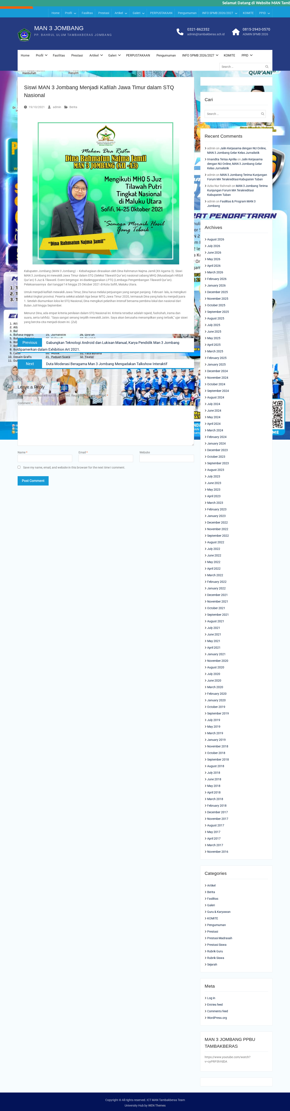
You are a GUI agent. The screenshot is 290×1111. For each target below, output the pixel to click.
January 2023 (216, 516)
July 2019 (213, 720)
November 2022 (217, 529)
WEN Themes (157, 1105)
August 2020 (215, 667)
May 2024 (213, 417)
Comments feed (217, 1011)
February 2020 (217, 693)
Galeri (136, 13)
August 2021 (215, 621)
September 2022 (218, 535)
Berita (73, 107)
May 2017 (213, 832)
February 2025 (217, 358)
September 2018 (218, 759)
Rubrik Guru (215, 951)
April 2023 (214, 496)
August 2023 (215, 470)
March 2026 (215, 272)
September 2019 (218, 713)
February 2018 (217, 805)
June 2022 (214, 555)
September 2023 (218, 463)
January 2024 (216, 443)
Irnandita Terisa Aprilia (222, 159)
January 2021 (216, 654)
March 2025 (215, 351)
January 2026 (216, 285)
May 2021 (213, 641)
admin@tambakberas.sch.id (206, 34)
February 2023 (217, 509)
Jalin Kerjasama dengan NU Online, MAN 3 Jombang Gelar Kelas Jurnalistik (235, 164)
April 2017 (214, 838)
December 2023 (217, 450)
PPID (262, 13)
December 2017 (217, 812)
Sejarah (212, 964)
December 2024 (217, 371)
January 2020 (216, 700)
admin (57, 107)
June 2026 (214, 252)
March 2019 (215, 733)
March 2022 (215, 575)
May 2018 (213, 786)
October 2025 (216, 305)
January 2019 (216, 739)
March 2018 (215, 799)
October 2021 (216, 608)
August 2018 (215, 766)
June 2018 (214, 779)
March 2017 (215, 845)
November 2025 (217, 298)
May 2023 (213, 489)
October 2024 (216, 384)
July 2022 (213, 549)
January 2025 (216, 364)
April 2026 (214, 265)
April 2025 (214, 344)
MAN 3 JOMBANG (59, 28)
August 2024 (215, 397)
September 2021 (218, 614)
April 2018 (214, 792)
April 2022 (214, 568)
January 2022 (216, 588)
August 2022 (215, 542)
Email (83, 452)
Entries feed (215, 1004)
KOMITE (248, 13)
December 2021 (217, 595)
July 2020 (213, 674)
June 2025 (214, 331)
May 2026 (213, 259)
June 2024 (214, 410)
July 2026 (213, 246)
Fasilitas (87, 13)
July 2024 (213, 404)
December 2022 (217, 522)
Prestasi (103, 13)
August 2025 (215, 318)
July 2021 (213, 628)
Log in (211, 998)
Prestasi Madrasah (219, 938)
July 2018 (213, 772)
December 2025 (217, 292)
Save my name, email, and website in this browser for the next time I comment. (74, 467)
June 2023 (214, 483)
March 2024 (215, 430)
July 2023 (213, 476)
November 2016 (217, 851)
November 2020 (217, 660)
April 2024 (214, 423)
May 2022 (213, 562)
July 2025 (213, 325)
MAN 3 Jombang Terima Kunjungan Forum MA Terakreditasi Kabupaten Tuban (237, 190)
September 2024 (218, 390)
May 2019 (213, 726)
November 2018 (217, 746)
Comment (25, 403)
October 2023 (216, 456)
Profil (68, 13)
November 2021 (217, 601)
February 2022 (217, 581)
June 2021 (214, 634)
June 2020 (214, 680)
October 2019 (216, 707)
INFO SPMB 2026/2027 (217, 13)
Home (55, 13)
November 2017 (217, 818)
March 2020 (215, 687)
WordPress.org (217, 1017)
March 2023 (215, 502)
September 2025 (218, 311)
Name (22, 452)
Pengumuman (187, 13)
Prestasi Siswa (217, 944)
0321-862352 (198, 29)
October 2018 (216, 753)
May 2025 (213, 338)
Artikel (119, 13)
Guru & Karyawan (219, 911)
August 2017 (215, 825)
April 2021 (214, 647)
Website (144, 452)
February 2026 (217, 279)
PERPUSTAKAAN (161, 13)
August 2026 (215, 239)
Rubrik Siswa (215, 958)
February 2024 (217, 437)
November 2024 (217, 377)
